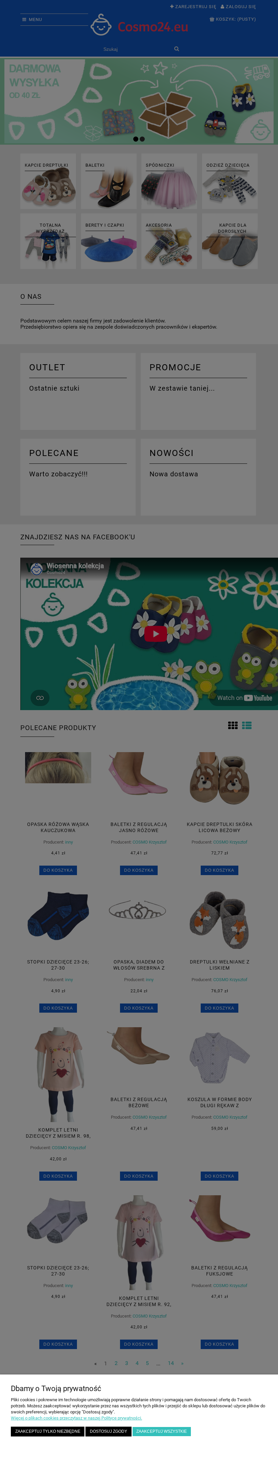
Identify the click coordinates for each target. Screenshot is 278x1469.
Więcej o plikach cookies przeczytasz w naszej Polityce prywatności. (76, 1418)
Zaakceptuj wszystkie (161, 1431)
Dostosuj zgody (108, 1431)
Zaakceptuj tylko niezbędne (47, 1431)
